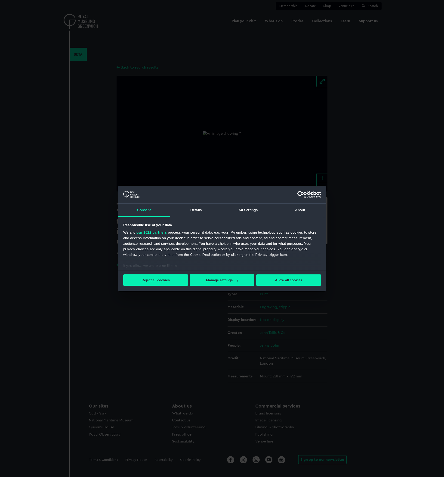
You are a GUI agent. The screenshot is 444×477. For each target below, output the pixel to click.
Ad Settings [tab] (248, 210)
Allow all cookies (288, 280)
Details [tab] (196, 210)
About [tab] (300, 210)
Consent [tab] (144, 210)
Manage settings (219, 280)
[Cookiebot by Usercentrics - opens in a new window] (301, 194)
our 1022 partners (151, 232)
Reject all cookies (156, 280)
